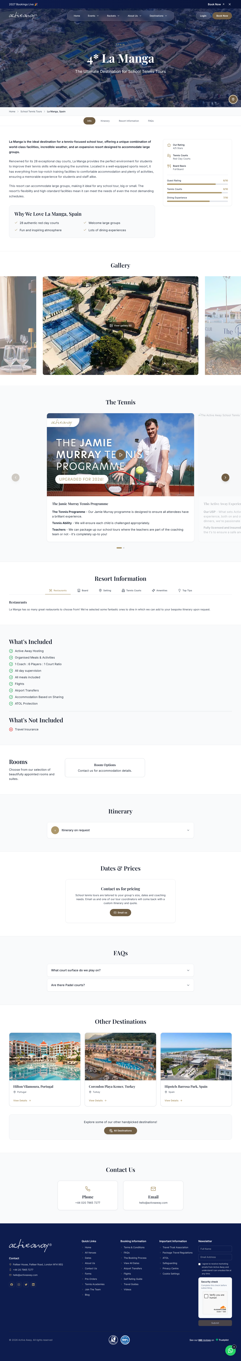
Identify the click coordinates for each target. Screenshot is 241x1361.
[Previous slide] (16, 477)
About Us (133, 15)
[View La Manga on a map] (233, 99)
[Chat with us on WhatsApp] (230, 1350)
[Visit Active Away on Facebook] (11, 1284)
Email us (122, 912)
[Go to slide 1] (119, 548)
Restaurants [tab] (60, 590)
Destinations (156, 15)
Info (89, 120)
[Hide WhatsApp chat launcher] (234, 1347)
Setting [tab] (107, 590)
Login (203, 15)
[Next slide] (225, 477)
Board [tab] (85, 590)
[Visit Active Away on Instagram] (18, 1284)
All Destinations (123, 1130)
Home (77, 15)
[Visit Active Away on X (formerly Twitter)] (26, 1284)
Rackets (111, 15)
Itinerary (105, 120)
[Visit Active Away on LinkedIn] (33, 1284)
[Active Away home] (23, 15)
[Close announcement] (229, 4)
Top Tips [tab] (187, 590)
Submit (215, 1323)
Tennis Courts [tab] (133, 590)
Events (91, 15)
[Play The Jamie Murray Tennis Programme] (120, 454)
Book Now (222, 15)
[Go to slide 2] (123, 548)
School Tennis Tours (31, 111)
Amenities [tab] (161, 590)
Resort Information (129, 120)
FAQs (151, 120)
